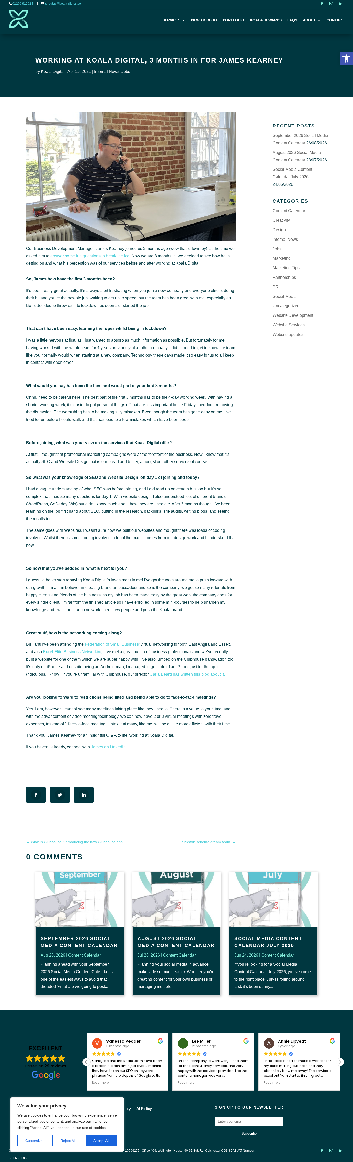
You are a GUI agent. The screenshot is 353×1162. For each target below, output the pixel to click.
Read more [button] (100, 1083)
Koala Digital (53, 71)
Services (171, 20)
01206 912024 (22, 3)
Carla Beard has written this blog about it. (187, 674)
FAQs (292, 20)
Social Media (285, 296)
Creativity (281, 220)
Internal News (106, 71)
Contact (335, 20)
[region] (67, 1124)
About (309, 20)
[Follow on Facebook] (322, 3)
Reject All (67, 1140)
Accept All (101, 1140)
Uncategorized (286, 306)
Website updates (288, 334)
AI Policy (144, 1109)
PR (276, 287)
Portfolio (233, 20)
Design (279, 230)
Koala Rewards (266, 20)
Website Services (289, 325)
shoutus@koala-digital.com (64, 3)
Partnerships (284, 277)
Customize (34, 1140)
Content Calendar (289, 211)
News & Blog (204, 20)
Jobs (125, 71)
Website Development (293, 315)
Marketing (282, 258)
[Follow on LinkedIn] (340, 3)
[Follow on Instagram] (331, 3)
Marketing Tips (286, 268)
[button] (346, 58)
